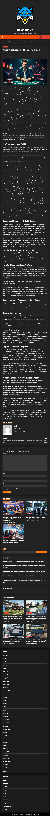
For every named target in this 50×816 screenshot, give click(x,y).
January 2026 (5, 678)
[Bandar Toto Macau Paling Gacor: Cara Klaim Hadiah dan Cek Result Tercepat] (13, 531)
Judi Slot (4, 793)
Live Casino (5, 799)
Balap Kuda (6, 613)
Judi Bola (4, 790)
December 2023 (6, 758)
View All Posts (29, 431)
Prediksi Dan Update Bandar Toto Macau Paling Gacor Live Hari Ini (35, 518)
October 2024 (5, 726)
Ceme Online (5, 787)
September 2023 (6, 761)
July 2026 (5, 658)
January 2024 (5, 755)
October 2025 (5, 687)
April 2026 (5, 668)
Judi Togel (5, 796)
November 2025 (6, 684)
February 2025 (6, 713)
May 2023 (5, 768)
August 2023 (5, 764)
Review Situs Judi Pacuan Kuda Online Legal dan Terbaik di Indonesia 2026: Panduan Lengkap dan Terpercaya (36, 641)
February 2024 (6, 752)
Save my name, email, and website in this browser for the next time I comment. (23, 489)
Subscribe (45, 37)
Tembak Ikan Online (7, 806)
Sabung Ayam (5, 803)
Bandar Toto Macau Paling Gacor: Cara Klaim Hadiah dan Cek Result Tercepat (13, 541)
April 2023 (5, 771)
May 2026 (5, 665)
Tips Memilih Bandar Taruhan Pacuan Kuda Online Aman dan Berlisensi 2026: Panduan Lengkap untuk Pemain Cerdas (36, 618)
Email (4, 478)
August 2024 (5, 732)
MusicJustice (25, 29)
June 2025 (5, 700)
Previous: (13, 440)
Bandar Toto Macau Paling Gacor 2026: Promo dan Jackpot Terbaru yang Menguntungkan (12, 518)
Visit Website (18, 431)
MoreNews (29, 814)
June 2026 (5, 662)
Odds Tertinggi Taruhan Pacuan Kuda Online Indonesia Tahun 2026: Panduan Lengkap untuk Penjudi (23, 561)
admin (5, 53)
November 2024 (6, 723)
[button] (2, 37)
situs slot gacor (33, 94)
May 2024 (5, 742)
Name (4, 473)
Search (4, 548)
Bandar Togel (5, 783)
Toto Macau (5, 46)
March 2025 (5, 710)
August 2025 (5, 694)
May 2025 (5, 703)
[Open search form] (37, 37)
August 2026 (5, 655)
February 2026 (6, 674)
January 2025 (5, 716)
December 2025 (6, 681)
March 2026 (5, 671)
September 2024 (6, 729)
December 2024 (6, 719)
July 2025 (5, 697)
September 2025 (6, 691)
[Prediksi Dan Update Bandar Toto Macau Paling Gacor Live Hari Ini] (36, 508)
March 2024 (5, 748)
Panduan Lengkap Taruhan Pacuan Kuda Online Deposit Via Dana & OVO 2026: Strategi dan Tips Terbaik (24, 571)
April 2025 (5, 707)
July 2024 (5, 736)
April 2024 (5, 745)
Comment (5, 453)
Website (5, 483)
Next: (37, 440)
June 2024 (5, 739)
